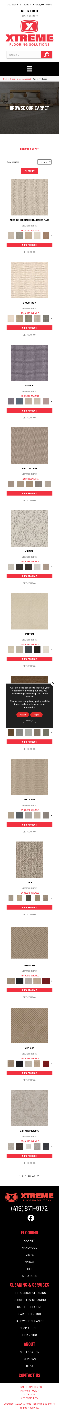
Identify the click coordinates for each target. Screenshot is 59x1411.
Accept (23, 714)
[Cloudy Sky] (19, 732)
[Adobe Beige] (29, 859)
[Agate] (29, 197)
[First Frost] (37, 566)
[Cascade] (28, 980)
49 (33, 1176)
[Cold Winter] (37, 1146)
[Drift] (37, 815)
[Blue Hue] (19, 815)
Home (6, 79)
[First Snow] (46, 649)
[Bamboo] (19, 318)
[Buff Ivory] (29, 611)
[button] (46, 54)
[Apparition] (28, 897)
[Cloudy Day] (28, 815)
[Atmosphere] (19, 235)
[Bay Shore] (37, 897)
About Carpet (25, 79)
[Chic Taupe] (37, 318)
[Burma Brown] (19, 1146)
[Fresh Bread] (46, 566)
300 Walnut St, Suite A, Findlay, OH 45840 (29, 4)
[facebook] (31, 1217)
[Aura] (29, 279)
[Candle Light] (28, 1146)
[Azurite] (19, 401)
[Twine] (48, 483)
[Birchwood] (29, 942)
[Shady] (39, 483)
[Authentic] (29, 776)
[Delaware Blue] (46, 318)
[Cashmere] (37, 980)
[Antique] (19, 897)
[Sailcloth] (29, 483)
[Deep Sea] (46, 1146)
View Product (29, 244)
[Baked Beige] (28, 235)
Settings (29, 720)
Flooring (14, 79)
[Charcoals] (19, 566)
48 (29, 1176)
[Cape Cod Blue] (28, 649)
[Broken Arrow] (46, 897)
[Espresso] (37, 649)
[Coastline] (28, 732)
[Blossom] (46, 401)
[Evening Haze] (46, 815)
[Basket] (29, 445)
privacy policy (34, 701)
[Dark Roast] (28, 566)
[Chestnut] (11, 732)
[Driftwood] (37, 732)
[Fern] (46, 732)
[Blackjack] (19, 980)
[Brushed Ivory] (37, 235)
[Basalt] (28, 401)
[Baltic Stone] (29, 1108)
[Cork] (20, 483)
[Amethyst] (29, 362)
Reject (36, 714)
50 (38, 1176)
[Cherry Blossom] (46, 980)
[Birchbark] (37, 401)
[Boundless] (28, 318)
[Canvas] (29, 528)
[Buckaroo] (46, 235)
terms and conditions (25, 704)
